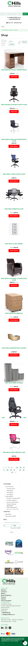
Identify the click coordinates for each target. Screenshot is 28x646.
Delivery (3, 593)
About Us (3, 590)
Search (25, 13)
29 (7, 470)
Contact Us (4, 591)
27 (24, 467)
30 (11, 470)
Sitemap (3, 599)
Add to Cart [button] (14, 76)
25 (17, 467)
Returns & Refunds (6, 595)
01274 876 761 (6, 612)
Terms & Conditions (6, 600)
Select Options (14, 146)
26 (20, 467)
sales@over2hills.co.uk (15, 17)
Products (3, 597)
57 (12, 472)
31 (14, 470)
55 (20, 470)
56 (23, 470)
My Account (18, 22)
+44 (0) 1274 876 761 (14, 19)
